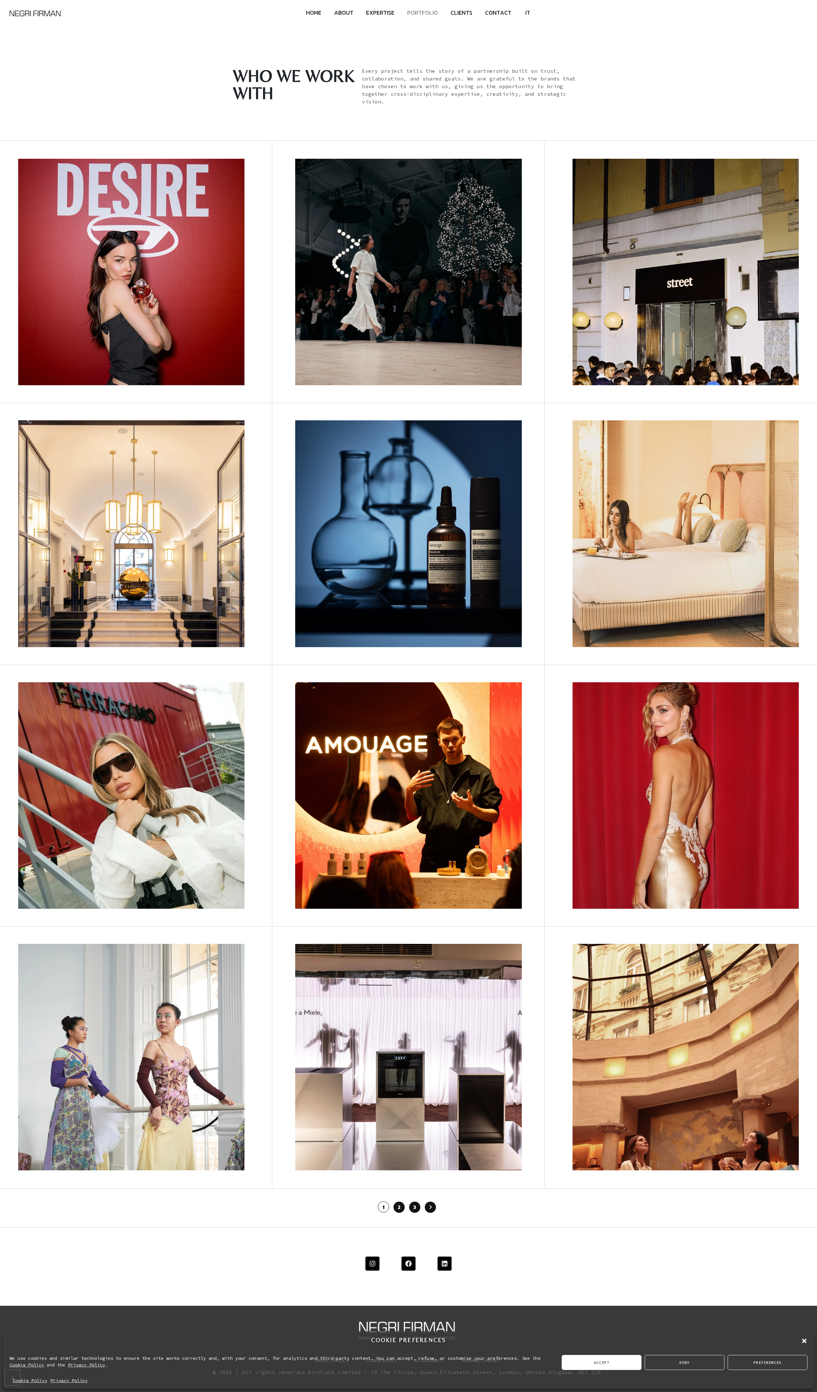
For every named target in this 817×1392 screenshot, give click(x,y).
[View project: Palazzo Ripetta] (131, 533)
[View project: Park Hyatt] (686, 1057)
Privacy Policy (86, 1365)
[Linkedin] (445, 1264)
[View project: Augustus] (686, 533)
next (565, 45)
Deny (684, 1362)
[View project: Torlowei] (686, 795)
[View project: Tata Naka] (131, 1057)
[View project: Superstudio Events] (408, 272)
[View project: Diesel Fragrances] (131, 272)
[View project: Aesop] (408, 533)
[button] (804, 1340)
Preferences (767, 1362)
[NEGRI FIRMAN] (35, 13)
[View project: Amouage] (408, 795)
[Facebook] (408, 1264)
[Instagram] (372, 1264)
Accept (601, 1362)
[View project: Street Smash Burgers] (686, 272)
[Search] (791, 71)
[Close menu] (796, 14)
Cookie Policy (27, 1365)
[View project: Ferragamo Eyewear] (131, 795)
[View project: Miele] (408, 1057)
